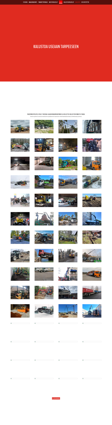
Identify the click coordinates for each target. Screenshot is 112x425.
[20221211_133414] (44, 317)
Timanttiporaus (43, 2)
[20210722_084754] (68, 378)
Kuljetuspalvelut (69, 2)
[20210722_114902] (91, 378)
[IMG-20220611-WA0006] (20, 378)
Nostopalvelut (53, 2)
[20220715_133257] (68, 323)
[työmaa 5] (44, 206)
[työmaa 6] (91, 206)
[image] (20, 133)
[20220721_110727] (68, 317)
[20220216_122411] (20, 341)
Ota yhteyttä (85, 2)
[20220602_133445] (91, 341)
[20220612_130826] (44, 341)
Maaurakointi (33, 2)
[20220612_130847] (44, 323)
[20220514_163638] (68, 341)
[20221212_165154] (20, 317)
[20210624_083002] (44, 360)
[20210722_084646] (44, 378)
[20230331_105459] (20, 323)
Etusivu (25, 2)
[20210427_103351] (68, 360)
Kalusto (77, 2)
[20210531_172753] (20, 360)
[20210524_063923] (91, 360)
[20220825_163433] (91, 317)
